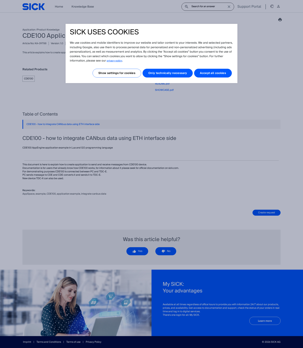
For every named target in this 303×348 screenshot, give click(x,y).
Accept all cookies (213, 73)
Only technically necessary (167, 73)
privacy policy (114, 61)
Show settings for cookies (116, 73)
